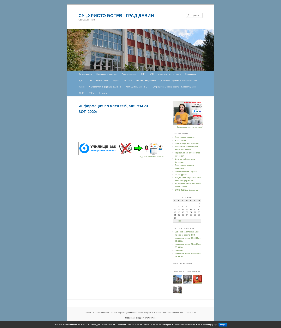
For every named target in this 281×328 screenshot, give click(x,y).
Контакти (103, 93)
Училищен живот (128, 74)
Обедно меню (102, 80)
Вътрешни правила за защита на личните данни (174, 86)
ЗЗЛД (81, 93)
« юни (178, 220)
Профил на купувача (146, 80)
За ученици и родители (106, 74)
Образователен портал (186, 171)
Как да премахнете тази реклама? (151, 156)
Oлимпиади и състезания (187, 143)
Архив (82, 86)
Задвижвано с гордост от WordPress (140, 317)
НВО (90, 80)
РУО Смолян (181, 140)
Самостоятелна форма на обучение (105, 86)
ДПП (143, 74)
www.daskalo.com (135, 312)
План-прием (190, 74)
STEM (91, 93)
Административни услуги (169, 74)
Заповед (179, 250)
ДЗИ (81, 80)
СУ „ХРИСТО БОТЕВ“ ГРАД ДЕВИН (116, 15)
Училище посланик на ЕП (137, 86)
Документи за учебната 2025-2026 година (179, 80)
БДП (152, 74)
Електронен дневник (185, 137)
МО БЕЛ (128, 80)
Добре (222, 325)
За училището (85, 74)
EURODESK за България (186, 189)
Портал (116, 80)
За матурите (180, 174)
